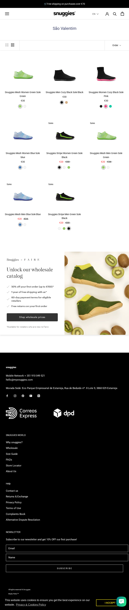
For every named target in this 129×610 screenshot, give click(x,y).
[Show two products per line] (6, 44)
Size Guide (12, 453)
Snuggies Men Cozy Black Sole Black (64, 92)
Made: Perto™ (13, 594)
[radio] (20, 106)
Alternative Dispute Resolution (23, 519)
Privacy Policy (14, 502)
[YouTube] (31, 396)
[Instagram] (15, 396)
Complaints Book (15, 514)
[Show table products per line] (12, 44)
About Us (11, 471)
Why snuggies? (14, 442)
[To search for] (115, 13)
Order (115, 45)
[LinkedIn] (38, 396)
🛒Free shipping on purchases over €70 (64, 4)
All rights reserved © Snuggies (19, 589)
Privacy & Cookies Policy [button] (31, 604)
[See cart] (122, 14)
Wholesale (12, 448)
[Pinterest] (23, 396)
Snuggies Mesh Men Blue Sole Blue (23, 214)
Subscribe (64, 568)
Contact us (12, 490)
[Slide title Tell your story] (64, 247)
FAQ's (9, 459)
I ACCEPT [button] (110, 602)
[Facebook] (7, 396)
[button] (95, 14)
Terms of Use (13, 508)
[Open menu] (7, 13)
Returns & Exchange (17, 496)
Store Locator (13, 465)
